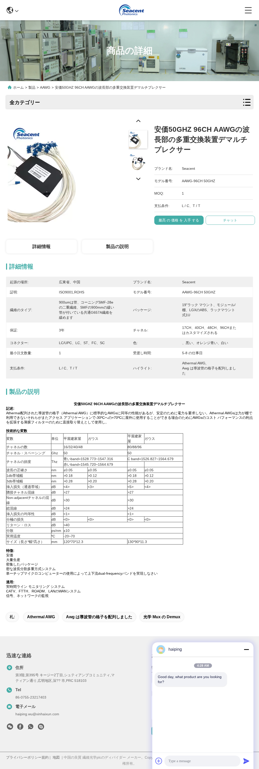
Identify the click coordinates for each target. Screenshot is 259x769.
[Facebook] (20, 728)
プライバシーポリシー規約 (27, 757)
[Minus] (246, 649)
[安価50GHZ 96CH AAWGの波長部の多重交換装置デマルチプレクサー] (58, 170)
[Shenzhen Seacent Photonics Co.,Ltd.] (131, 10)
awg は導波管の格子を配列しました (99, 617)
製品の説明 (117, 246)
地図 (56, 757)
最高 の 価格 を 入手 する (179, 220)
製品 (31, 87)
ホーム (18, 87)
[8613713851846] (30, 728)
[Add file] (158, 760)
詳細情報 (41, 246)
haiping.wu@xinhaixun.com (37, 714)
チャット (230, 220)
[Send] (246, 760)
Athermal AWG (41, 617)
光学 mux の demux (161, 617)
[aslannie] (41, 728)
